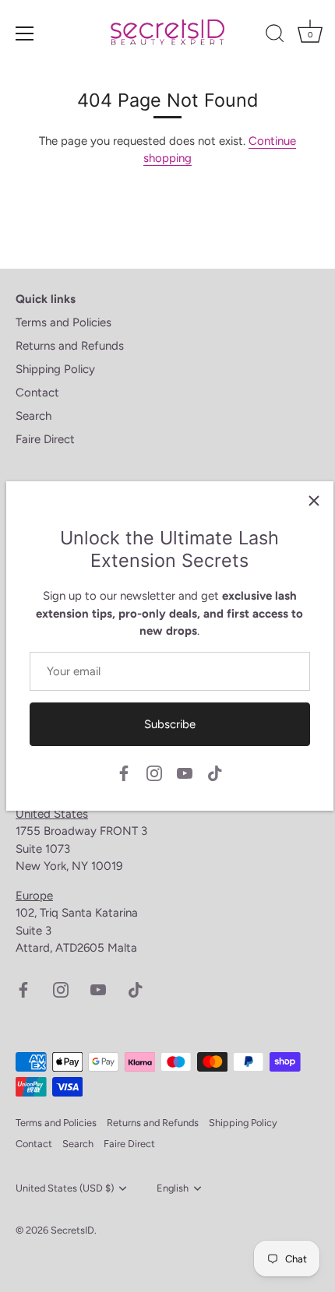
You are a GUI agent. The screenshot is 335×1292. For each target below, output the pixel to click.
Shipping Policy (55, 369)
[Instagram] (154, 773)
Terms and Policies (63, 322)
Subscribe (170, 724)
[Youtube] (184, 773)
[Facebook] (124, 773)
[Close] (314, 501)
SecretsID (72, 1230)
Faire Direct (45, 439)
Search (33, 416)
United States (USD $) (65, 1188)
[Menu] (25, 33)
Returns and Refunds (70, 346)
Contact (37, 392)
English (173, 1188)
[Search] (275, 36)
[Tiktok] (215, 773)
